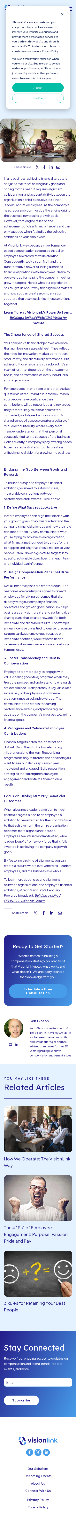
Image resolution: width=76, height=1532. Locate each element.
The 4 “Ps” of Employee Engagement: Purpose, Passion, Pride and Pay (36, 1234)
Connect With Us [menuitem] (38, 1491)
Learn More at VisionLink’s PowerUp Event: (38, 312)
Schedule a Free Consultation (38, 991)
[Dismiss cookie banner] (62, 14)
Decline (38, 98)
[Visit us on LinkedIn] (46, 1452)
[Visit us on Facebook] (29, 1452)
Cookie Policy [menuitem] (38, 1507)
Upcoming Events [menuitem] (38, 1476)
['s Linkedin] (16, 1044)
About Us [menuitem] (38, 1483)
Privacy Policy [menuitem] (38, 1500)
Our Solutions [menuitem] (37, 1469)
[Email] (10, 1044)
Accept (38, 87)
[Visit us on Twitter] (38, 1452)
